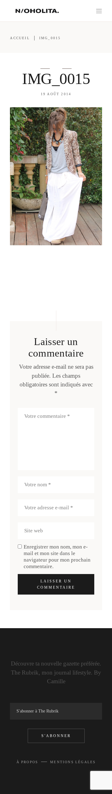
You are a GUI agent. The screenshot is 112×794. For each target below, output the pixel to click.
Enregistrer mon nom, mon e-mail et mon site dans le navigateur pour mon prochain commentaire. (57, 556)
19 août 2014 (56, 94)
